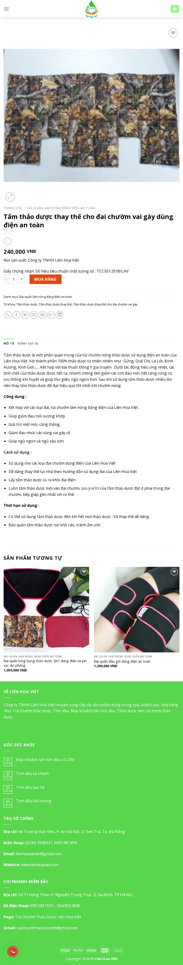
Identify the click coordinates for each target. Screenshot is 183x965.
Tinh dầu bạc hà (30, 787)
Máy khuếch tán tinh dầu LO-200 (45, 759)
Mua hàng (45, 279)
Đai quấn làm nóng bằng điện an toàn (61, 208)
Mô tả (9, 343)
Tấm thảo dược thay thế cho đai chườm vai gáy (105, 304)
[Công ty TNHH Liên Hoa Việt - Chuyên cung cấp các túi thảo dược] (91, 9)
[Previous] (3, 623)
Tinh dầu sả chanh (32, 773)
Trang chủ (13, 208)
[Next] (179, 623)
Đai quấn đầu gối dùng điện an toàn (122, 661)
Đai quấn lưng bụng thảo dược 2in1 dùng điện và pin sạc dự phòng (45, 663)
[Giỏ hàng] (175, 9)
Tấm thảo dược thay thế (55, 304)
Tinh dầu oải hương (33, 801)
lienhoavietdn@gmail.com (38, 853)
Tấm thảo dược (26, 304)
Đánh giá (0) (28, 343)
